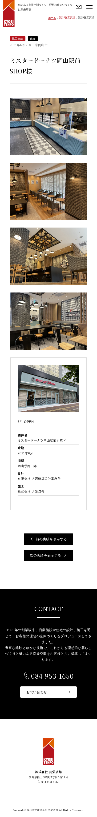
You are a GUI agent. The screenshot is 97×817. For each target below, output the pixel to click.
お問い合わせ (79, 7)
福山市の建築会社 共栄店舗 (9, 13)
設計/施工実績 (67, 17)
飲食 (33, 38)
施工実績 (17, 38)
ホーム (52, 17)
